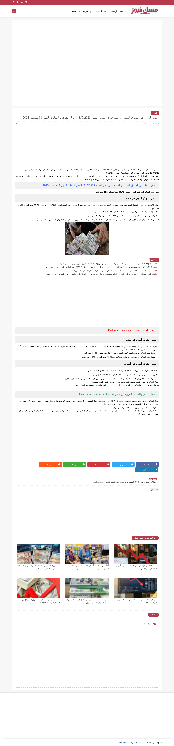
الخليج (92, 11)
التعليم (106, 11)
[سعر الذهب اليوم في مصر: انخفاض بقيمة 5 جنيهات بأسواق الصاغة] (135, 588)
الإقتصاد (114, 11)
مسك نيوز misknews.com (129, 742)
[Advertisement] (87, 44)
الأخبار (121, 11)
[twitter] (22, 2)
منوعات (85, 11)
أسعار (155, 113)
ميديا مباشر (75, 11)
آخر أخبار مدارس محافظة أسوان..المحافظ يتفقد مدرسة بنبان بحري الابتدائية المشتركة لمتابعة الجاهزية (115, 270)
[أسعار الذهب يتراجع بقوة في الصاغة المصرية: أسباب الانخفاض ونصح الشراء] (135, 554)
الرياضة (99, 11)
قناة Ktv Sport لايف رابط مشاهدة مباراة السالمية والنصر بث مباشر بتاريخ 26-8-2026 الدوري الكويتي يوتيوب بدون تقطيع (108, 263)
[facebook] (17, 2)
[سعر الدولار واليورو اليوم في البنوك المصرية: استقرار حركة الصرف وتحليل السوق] (87, 588)
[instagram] (26, 2)
